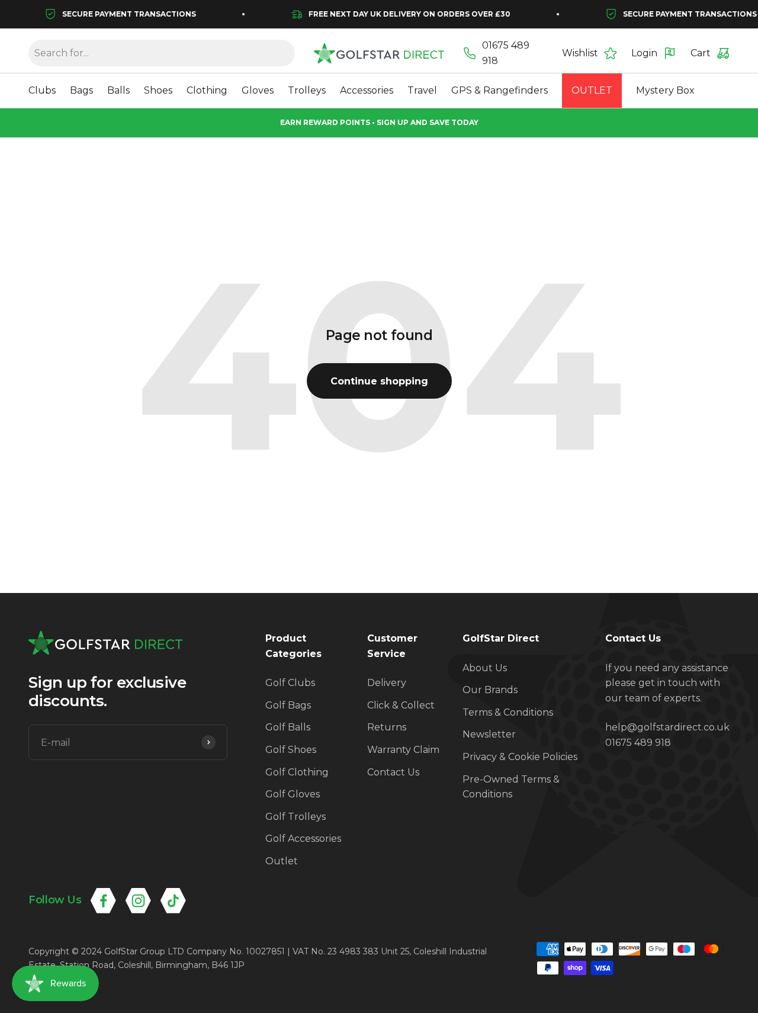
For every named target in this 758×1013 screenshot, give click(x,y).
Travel (422, 91)
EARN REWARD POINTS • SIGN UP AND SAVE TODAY (379, 122)
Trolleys (307, 91)
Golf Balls (287, 727)
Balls (118, 91)
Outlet (281, 861)
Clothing (207, 91)
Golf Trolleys (295, 816)
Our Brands (490, 689)
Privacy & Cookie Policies (519, 756)
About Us (484, 668)
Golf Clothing (297, 772)
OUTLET (591, 91)
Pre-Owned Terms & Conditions (511, 787)
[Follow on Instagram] (138, 901)
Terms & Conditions (507, 712)
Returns (386, 727)
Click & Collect (401, 705)
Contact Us (393, 772)
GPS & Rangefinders (499, 91)
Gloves (258, 91)
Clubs (42, 91)
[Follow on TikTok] (173, 901)
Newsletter (489, 734)
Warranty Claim (403, 749)
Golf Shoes (290, 749)
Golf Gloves (292, 794)
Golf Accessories (303, 838)
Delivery (386, 682)
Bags (81, 91)
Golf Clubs (290, 682)
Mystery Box (665, 91)
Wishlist (580, 53)
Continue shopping (379, 381)
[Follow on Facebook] (103, 901)
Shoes (158, 91)
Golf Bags (288, 705)
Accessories (366, 91)
